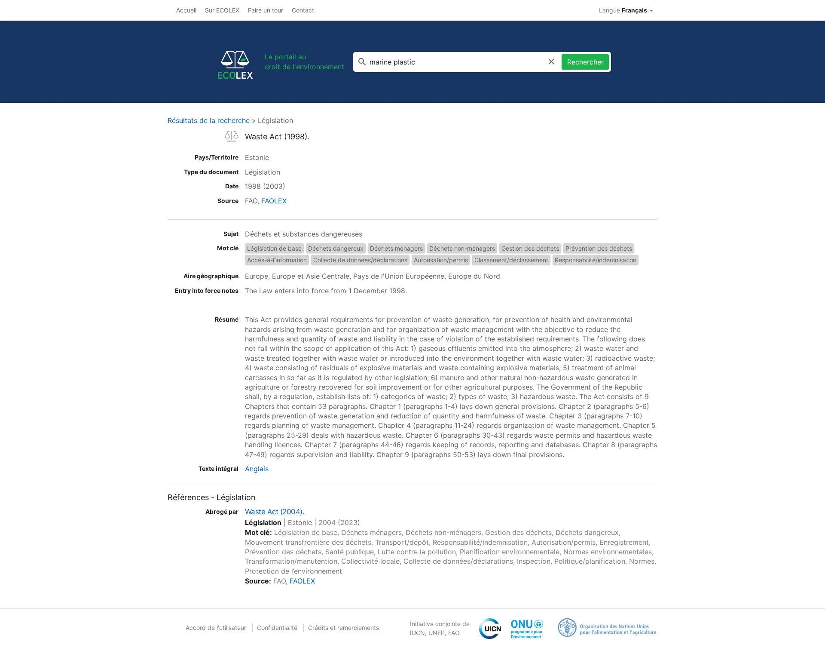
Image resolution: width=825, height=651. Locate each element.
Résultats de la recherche (209, 120)
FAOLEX (274, 201)
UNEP (436, 632)
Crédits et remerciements (343, 627)
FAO (454, 632)
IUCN (417, 632)
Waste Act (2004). (274, 511)
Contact (303, 10)
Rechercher (585, 62)
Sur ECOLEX (222, 10)
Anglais (257, 468)
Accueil (186, 10)
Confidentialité (277, 627)
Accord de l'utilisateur (216, 627)
